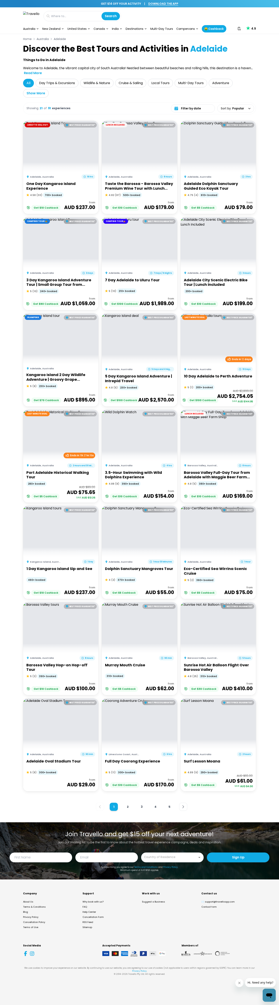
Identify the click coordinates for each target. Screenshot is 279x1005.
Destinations (134, 29)
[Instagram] (32, 953)
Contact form (209, 906)
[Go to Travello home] (31, 16)
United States (77, 29)
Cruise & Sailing (131, 83)
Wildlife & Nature (97, 83)
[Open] (199, 857)
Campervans (185, 29)
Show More (36, 93)
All (28, 83)
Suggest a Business (153, 901)
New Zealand (51, 29)
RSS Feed (88, 922)
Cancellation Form (93, 917)
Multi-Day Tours (161, 29)
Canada (99, 29)
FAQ (85, 906)
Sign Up (238, 857)
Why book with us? (93, 901)
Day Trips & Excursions (57, 83)
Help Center (89, 912)
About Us (28, 901)
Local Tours (160, 83)
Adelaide (60, 39)
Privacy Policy (170, 867)
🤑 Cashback (214, 29)
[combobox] (169, 857)
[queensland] (222, 953)
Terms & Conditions (34, 906)
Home (27, 39)
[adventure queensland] (203, 953)
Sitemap (87, 927)
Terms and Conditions (146, 867)
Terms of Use (30, 927)
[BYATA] (186, 953)
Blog (25, 912)
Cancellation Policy (34, 922)
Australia (29, 29)
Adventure (220, 83)
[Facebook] (25, 953)
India (115, 29)
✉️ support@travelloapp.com (218, 901)
